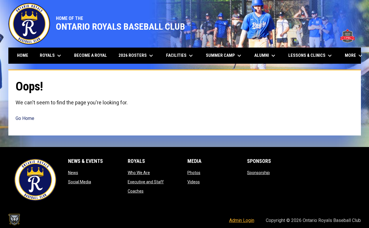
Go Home (25, 118)
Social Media (79, 182)
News (73, 172)
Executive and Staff (146, 182)
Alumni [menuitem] (265, 55)
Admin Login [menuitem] (241, 220)
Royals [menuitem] (51, 55)
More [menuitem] (354, 55)
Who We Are (139, 172)
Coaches (136, 191)
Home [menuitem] (22, 55)
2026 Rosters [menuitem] (136, 55)
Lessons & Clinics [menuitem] (310, 55)
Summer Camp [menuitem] (224, 55)
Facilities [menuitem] (180, 55)
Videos (193, 182)
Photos (193, 172)
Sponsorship (258, 172)
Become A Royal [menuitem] (90, 55)
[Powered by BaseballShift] (14, 219)
